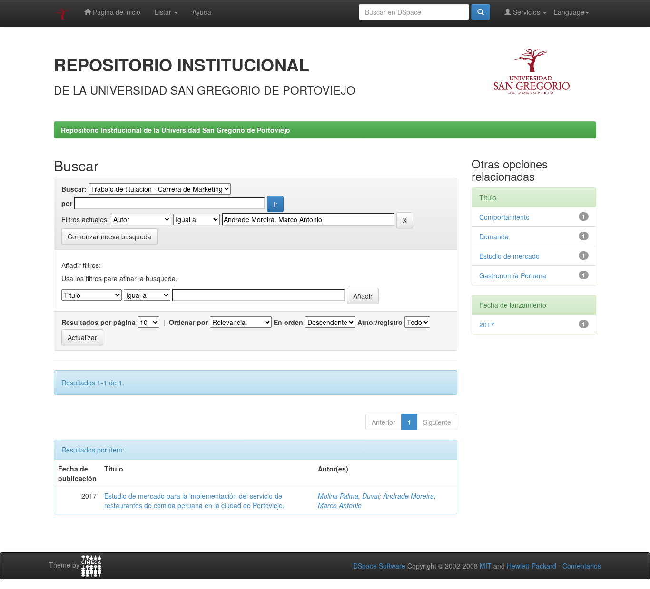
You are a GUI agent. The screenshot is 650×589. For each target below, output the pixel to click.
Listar (164, 12)
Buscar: (74, 189)
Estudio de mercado (509, 256)
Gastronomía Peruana (512, 275)
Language (569, 12)
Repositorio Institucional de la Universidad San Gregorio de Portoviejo (175, 130)
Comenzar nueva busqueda (109, 236)
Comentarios (581, 565)
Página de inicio (115, 12)
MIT (486, 565)
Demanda (494, 236)
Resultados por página (98, 322)
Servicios (526, 12)
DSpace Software (379, 565)
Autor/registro (380, 322)
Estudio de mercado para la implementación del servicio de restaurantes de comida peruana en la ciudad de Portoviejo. (194, 500)
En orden (288, 322)
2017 (486, 324)
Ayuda (201, 12)
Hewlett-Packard (531, 565)
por (66, 203)
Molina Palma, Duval (348, 496)
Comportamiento (504, 217)
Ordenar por (188, 322)
